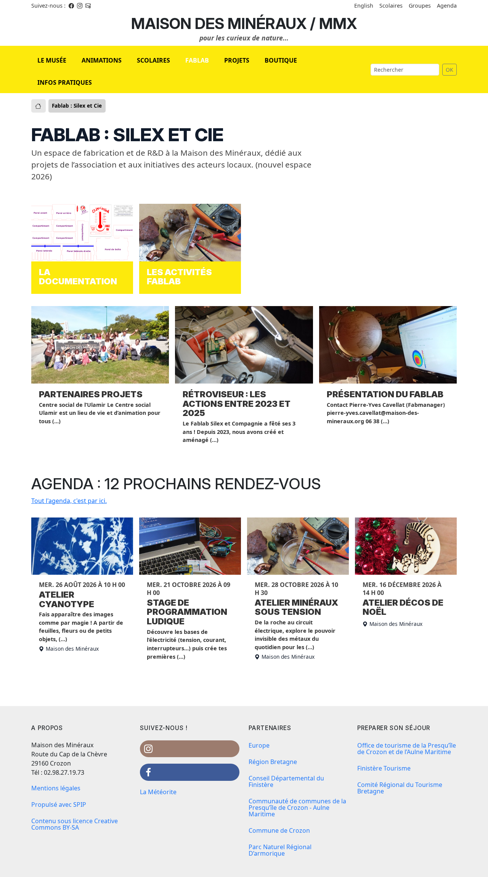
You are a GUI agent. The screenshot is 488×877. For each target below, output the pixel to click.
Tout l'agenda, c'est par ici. (69, 501)
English (363, 5)
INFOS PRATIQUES (64, 82)
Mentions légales (55, 788)
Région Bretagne (273, 762)
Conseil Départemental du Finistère (286, 781)
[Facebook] (71, 5)
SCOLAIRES (153, 60)
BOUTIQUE (281, 60)
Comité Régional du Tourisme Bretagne (399, 787)
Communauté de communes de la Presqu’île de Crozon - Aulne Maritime (297, 807)
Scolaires (391, 5)
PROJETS (236, 60)
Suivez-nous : (48, 5)
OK (449, 69)
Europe (259, 745)
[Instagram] (79, 5)
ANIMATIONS (102, 60)
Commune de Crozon (279, 830)
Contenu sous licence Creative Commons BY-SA (74, 824)
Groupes (420, 5)
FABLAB (197, 60)
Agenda (447, 5)
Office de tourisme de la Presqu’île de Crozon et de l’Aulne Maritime (406, 748)
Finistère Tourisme (384, 768)
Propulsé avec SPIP (58, 804)
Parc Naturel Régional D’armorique (280, 850)
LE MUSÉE (51, 60)
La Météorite (158, 792)
